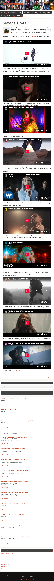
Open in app (5, 404)
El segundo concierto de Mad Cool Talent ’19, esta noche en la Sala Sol (39, 376)
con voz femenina (32, 36)
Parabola (27, 579)
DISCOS (2, 557)
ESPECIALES (3, 561)
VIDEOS (2, 568)
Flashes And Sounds (13, 4)
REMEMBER (3, 566)
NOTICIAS (3, 562)
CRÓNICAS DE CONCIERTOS (6, 555)
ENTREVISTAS (4, 559)
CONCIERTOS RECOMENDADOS (7, 553)
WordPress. (33, 579)
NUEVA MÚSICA (4, 564)
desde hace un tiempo (32, 167)
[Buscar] (51, 387)
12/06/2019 (17, 24)
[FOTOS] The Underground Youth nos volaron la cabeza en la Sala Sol (14, 376)
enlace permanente (16, 370)
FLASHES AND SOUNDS (9, 24)
